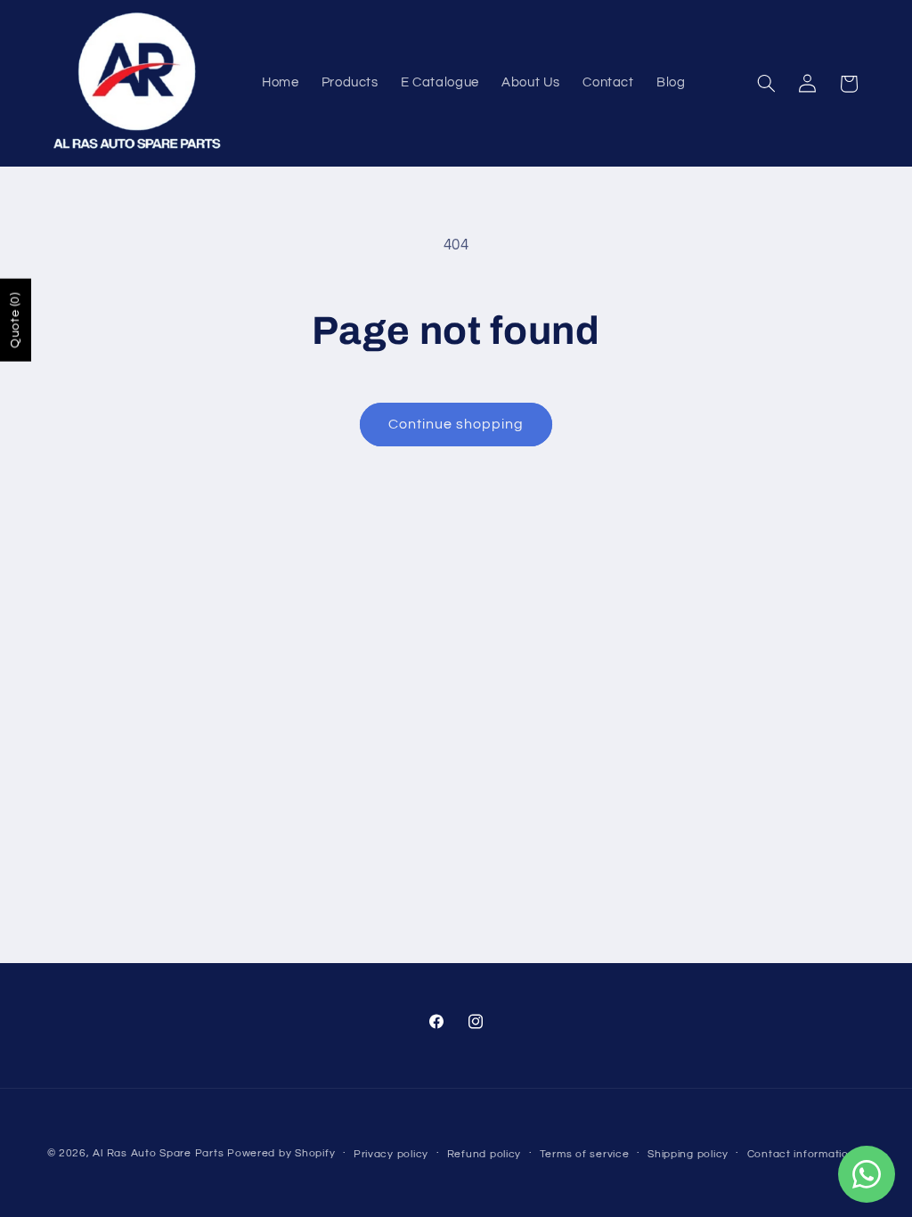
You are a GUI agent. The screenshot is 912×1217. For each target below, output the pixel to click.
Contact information (801, 1154)
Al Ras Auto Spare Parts (158, 1153)
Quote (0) (15, 319)
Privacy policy (391, 1154)
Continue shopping (456, 424)
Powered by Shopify (281, 1153)
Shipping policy (688, 1154)
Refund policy (484, 1154)
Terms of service (585, 1154)
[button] (765, 83)
